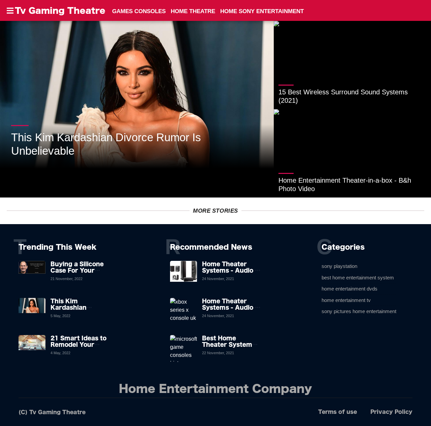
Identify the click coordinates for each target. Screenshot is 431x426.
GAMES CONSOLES (139, 11)
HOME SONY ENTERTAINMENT (262, 11)
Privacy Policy (391, 411)
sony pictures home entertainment (359, 311)
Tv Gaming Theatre (60, 10)
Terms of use (337, 411)
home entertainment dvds (349, 289)
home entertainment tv (346, 300)
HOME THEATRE (193, 11)
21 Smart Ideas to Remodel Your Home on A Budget (80, 344)
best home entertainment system (358, 277)
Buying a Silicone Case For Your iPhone (77, 270)
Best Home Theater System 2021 (227, 344)
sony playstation (339, 266)
